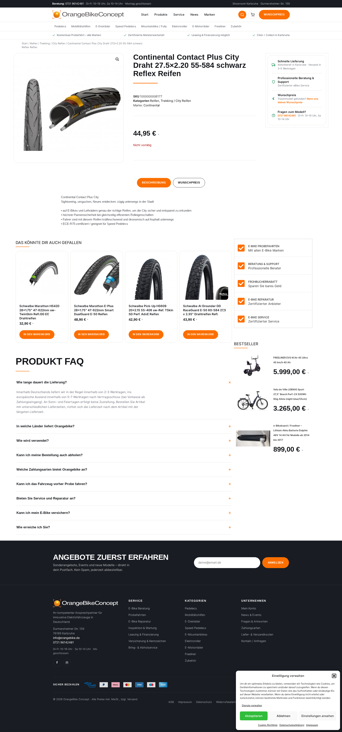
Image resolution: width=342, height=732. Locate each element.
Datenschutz (204, 702)
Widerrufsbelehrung (228, 702)
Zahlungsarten (250, 628)
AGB (171, 702)
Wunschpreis (274, 14)
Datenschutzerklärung (291, 724)
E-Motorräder (200, 26)
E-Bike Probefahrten (263, 246)
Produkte (160, 14)
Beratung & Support (263, 264)
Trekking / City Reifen (52, 43)
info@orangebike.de (66, 637)
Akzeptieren (253, 716)
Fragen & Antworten (254, 621)
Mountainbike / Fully (154, 26)
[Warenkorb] (252, 14)
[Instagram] (67, 663)
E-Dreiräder (103, 26)
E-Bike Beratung (139, 608)
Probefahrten (137, 615)
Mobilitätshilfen (80, 26)
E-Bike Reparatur (261, 299)
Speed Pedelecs (125, 26)
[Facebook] (57, 663)
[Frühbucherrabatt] (241, 283)
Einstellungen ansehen (317, 716)
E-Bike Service (258, 317)
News (194, 14)
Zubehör (236, 26)
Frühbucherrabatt (262, 281)
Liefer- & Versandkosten (257, 634)
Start (144, 14)
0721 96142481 (74, 3)
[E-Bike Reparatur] (241, 301)
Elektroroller (179, 26)
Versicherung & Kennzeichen (147, 641)
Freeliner (220, 26)
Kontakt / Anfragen (253, 641)
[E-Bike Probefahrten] (241, 248)
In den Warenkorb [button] (37, 334)
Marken (209, 14)
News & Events (251, 615)
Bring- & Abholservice (142, 647)
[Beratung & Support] (241, 266)
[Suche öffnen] (242, 15)
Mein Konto (248, 608)
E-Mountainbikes (196, 634)
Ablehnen (283, 716)
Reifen (33, 43)
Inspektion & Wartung (142, 628)
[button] (334, 676)
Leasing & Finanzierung (143, 634)
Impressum (312, 724)
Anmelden (275, 562)
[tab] (154, 182)
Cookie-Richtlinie (267, 724)
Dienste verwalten (252, 705)
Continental (151, 105)
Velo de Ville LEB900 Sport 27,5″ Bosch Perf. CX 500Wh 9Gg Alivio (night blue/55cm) (290, 394)
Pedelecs (60, 26)
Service (178, 14)
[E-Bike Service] (241, 319)
